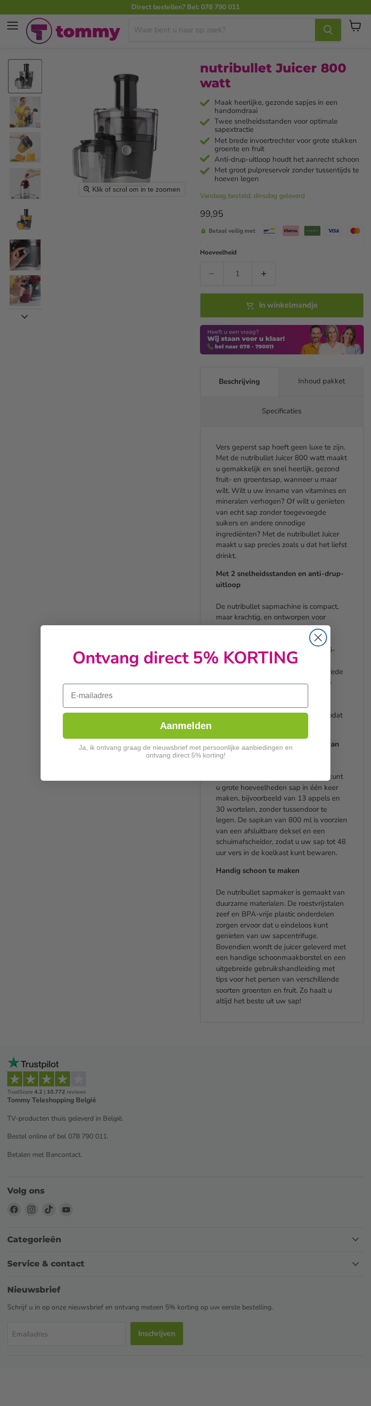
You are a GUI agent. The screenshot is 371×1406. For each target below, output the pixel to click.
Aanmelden (186, 725)
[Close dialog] (318, 637)
